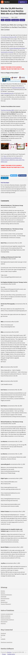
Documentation (5, 598)
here (5, 156)
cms (3, 20)
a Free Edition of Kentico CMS (8, 37)
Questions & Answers (6, 594)
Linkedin (3, 639)
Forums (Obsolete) (6, 604)
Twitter (15, 175)
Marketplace (4, 602)
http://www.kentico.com (7, 93)
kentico (22, 20)
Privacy (4, 654)
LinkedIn (5, 178)
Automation (4, 621)
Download (3, 596)
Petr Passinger (5, 17)
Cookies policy (11, 654)
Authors (3, 593)
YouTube (3, 635)
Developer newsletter (6, 642)
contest (8, 20)
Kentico (9, 652)
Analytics (3, 623)
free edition (15, 20)
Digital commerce (5, 618)
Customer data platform (7, 619)
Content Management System (17, 48)
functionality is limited (7, 52)
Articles (3, 591)
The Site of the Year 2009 (7, 110)
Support (3, 600)
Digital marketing (5, 616)
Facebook (23, 175)
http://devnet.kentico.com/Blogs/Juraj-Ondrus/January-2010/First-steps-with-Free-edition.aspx (13, 159)
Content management (7, 614)
